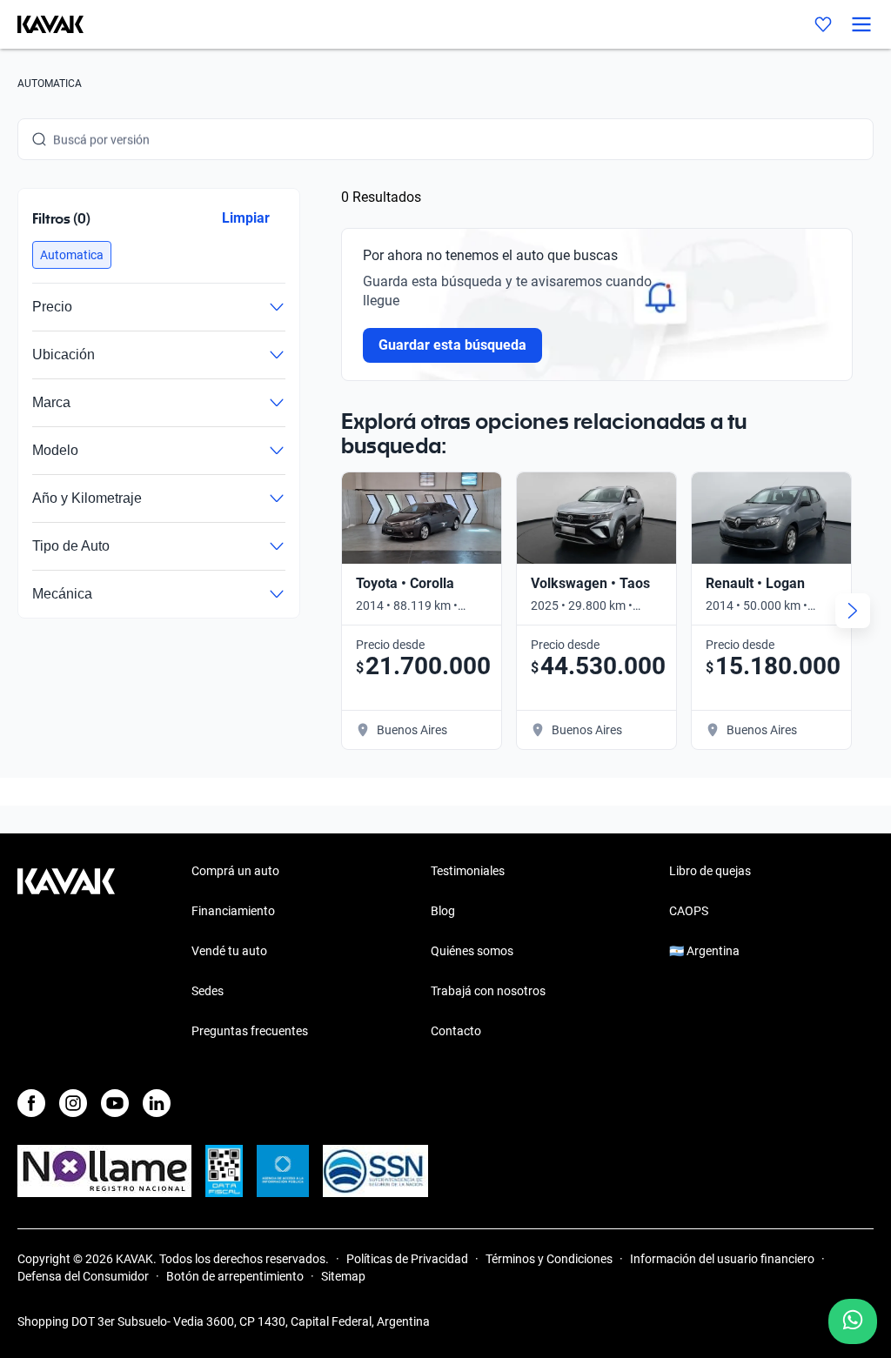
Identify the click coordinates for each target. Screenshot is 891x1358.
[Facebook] (31, 1103)
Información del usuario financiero (722, 1259)
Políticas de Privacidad (407, 1259)
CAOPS (688, 911)
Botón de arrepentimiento (235, 1276)
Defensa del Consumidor (83, 1276)
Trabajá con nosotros (488, 991)
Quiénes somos (472, 951)
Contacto (456, 1031)
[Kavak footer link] (66, 952)
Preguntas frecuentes (249, 1031)
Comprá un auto (235, 871)
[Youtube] (115, 1103)
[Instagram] (73, 1103)
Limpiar (246, 218)
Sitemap (343, 1276)
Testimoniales (468, 871)
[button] (71, 255)
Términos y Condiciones (549, 1259)
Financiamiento (233, 911)
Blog (443, 911)
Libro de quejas (710, 871)
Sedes (207, 991)
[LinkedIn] (157, 1103)
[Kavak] (42, 24)
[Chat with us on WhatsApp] (852, 1321)
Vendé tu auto (229, 951)
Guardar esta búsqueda (452, 345)
